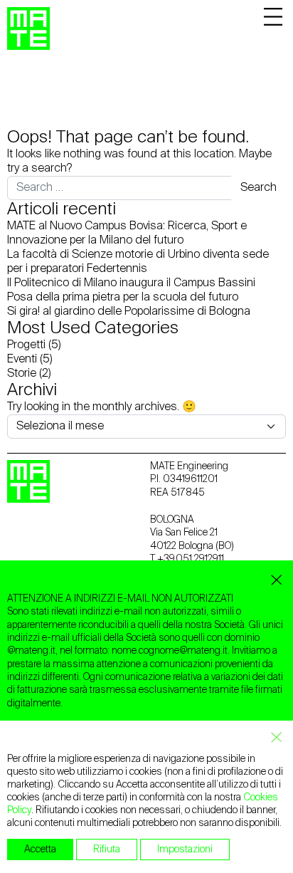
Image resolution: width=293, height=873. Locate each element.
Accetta (40, 849)
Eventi (22, 359)
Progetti (26, 345)
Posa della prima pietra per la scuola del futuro (122, 297)
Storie (21, 374)
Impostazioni (185, 849)
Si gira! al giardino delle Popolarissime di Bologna (128, 312)
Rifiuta (106, 849)
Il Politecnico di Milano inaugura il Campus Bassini (131, 283)
